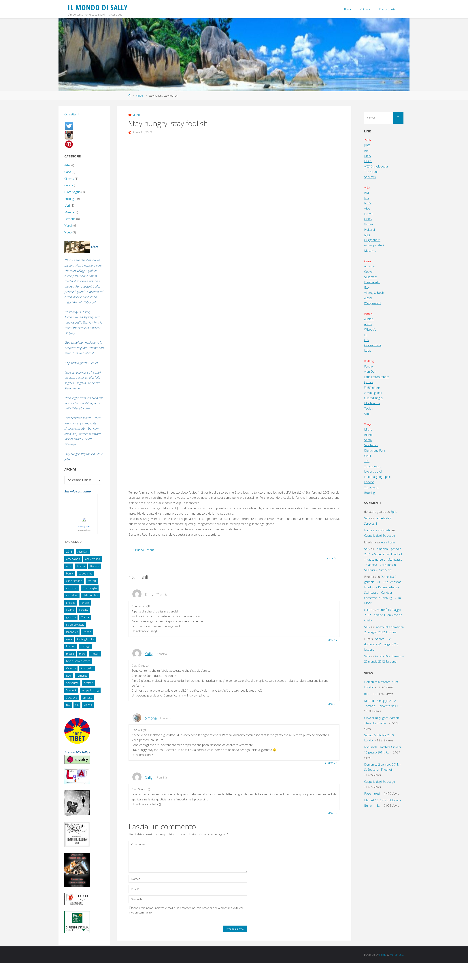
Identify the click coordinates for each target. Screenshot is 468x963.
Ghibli (367, 456)
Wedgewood (372, 303)
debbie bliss (90, 595)
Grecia (85, 617)
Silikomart (370, 277)
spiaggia (88, 697)
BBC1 (368, 161)
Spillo (394, 512)
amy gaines (73, 559)
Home (347, 9)
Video (139, 95)
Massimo (370, 251)
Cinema (69, 179)
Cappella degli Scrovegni (379, 536)
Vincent (369, 224)
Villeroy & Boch (374, 293)
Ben (366, 151)
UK (77, 705)
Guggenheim (372, 240)
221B (69, 551)
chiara (368, 610)
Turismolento (372, 466)
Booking (369, 493)
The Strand (371, 172)
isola (69, 639)
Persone (70, 219)
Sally (148, 653)
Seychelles (371, 445)
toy (68, 705)
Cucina (68, 185)
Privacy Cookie (387, 9)
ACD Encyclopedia (376, 166)
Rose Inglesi (388, 542)
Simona (151, 718)
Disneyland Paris (375, 450)
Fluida (382, 954)
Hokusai (369, 230)
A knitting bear (373, 393)
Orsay (368, 219)
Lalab (367, 351)
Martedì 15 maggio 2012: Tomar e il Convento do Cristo (383, 615)
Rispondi (332, 639)
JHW (367, 145)
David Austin (372, 282)
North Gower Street (78, 661)
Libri (67, 205)
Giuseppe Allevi (374, 245)
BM (366, 193)
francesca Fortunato (377, 530)
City (366, 340)
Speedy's (72, 697)
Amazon (369, 266)
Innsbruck (72, 632)
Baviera (94, 566)
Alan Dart (83, 551)
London (70, 646)
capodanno (86, 573)
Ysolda (368, 408)
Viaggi (68, 226)
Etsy (366, 288)
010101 (369, 694)
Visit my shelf (84, 526)
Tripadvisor (371, 487)
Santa (368, 440)
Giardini (83, 610)
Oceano (71, 668)
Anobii (368, 324)
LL (365, 335)
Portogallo (87, 668)
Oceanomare (372, 345)
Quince (368, 382)
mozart (95, 653)
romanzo (82, 675)
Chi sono (365, 9)
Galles (70, 610)
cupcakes (72, 595)
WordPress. (397, 954)
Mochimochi (372, 403)
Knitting (69, 199)
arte (68, 566)
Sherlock (71, 690)
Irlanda (87, 632)
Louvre (368, 214)
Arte (67, 165)
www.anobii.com (84, 530)
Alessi (368, 298)
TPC (366, 461)
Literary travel (373, 471)
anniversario (92, 559)
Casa (67, 172)
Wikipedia (370, 330)
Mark (367, 156)
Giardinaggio (72, 192)
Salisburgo (72, 683)
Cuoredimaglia (373, 398)
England (71, 602)
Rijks (367, 235)
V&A (367, 209)
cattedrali (72, 588)
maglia (70, 653)
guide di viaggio (75, 624)
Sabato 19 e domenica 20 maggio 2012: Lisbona (381, 644)
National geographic (377, 477)
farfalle (85, 602)
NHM (367, 203)
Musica (69, 212)
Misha (368, 429)
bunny (69, 573)
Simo (367, 414)
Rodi (68, 675)
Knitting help (372, 387)
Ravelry (368, 366)
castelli (91, 581)
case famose (74, 581)
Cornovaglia (90, 588)
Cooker (369, 272)
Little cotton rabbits (376, 377)
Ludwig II (85, 646)
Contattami (71, 114)
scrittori (88, 683)
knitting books (85, 639)
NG (366, 198)
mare (82, 653)
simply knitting (90, 690)
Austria (80, 566)
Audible (369, 319)
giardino (71, 617)
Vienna (88, 705)
